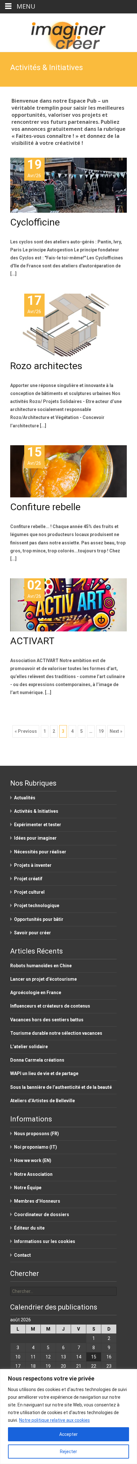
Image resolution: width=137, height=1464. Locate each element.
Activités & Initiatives (36, 811)
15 (93, 1356)
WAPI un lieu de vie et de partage (44, 1073)
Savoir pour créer (32, 932)
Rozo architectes (46, 365)
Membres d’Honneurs (37, 1201)
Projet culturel (29, 892)
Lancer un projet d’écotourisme (43, 979)
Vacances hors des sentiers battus (46, 1019)
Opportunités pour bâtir (38, 919)
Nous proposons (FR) (36, 1133)
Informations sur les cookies (44, 1241)
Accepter (68, 1434)
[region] (68, 1416)
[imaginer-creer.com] (68, 32)
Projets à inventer (33, 865)
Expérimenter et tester (37, 824)
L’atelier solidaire (29, 1046)
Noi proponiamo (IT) (35, 1147)
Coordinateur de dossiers (41, 1214)
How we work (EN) (32, 1160)
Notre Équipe (27, 1187)
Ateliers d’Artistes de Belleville (42, 1100)
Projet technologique (36, 905)
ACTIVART (32, 640)
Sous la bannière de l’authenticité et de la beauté (61, 1087)
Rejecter (68, 1451)
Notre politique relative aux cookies (54, 1420)
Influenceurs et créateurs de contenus (50, 1006)
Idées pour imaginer (35, 838)
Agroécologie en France (35, 992)
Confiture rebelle (45, 506)
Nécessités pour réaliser (40, 851)
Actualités (24, 797)
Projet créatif (28, 878)
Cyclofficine (35, 222)
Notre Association (33, 1174)
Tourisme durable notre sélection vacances (56, 1033)
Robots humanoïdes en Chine (41, 965)
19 (101, 731)
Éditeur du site (29, 1228)
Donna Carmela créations (37, 1060)
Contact (22, 1255)
